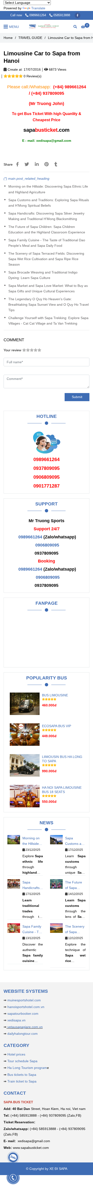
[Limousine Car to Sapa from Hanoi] (46, 26)
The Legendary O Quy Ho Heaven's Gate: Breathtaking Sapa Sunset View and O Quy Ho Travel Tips (48, 304)
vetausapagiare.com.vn (24, 1027)
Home (8, 38)
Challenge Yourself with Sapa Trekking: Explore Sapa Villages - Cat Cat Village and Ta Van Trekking (48, 320)
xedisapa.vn (16, 1020)
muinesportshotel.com (24, 1000)
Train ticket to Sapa (21, 1081)
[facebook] (77, 15)
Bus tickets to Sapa (21, 1075)
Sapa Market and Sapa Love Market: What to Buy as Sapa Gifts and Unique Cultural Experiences (48, 288)
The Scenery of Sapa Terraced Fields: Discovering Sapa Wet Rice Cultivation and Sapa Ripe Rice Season (46, 259)
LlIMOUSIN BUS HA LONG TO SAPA (62, 759)
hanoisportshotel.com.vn (25, 1007)
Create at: (15, 69)
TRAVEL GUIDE (30, 38)
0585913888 (61, 15)
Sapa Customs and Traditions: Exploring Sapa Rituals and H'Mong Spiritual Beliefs (48, 202)
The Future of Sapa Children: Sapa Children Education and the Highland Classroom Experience (46, 229)
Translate (38, 8)
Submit (77, 397)
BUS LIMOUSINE (55, 695)
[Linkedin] (36, 164)
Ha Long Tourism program (27, 1068)
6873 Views (57, 69)
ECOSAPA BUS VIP (56, 726)
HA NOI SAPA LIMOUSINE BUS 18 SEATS (62, 790)
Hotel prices (16, 1054)
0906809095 (47, 545)
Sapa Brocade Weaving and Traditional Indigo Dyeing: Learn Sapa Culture (43, 275)
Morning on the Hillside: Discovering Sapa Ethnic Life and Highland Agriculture (48, 189)
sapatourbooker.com (22, 1013)
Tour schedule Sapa (22, 1061)
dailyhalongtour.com (22, 1033)
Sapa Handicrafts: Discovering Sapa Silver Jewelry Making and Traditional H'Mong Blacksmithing (46, 216)
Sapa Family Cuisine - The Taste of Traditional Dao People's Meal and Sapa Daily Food (46, 242)
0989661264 (38, 15)
